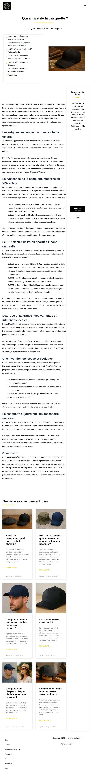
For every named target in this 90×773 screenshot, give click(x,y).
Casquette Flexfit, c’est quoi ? (49, 621)
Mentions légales (66, 744)
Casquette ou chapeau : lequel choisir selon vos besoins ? (16, 692)
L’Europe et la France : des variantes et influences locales (19, 57)
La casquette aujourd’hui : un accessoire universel (18, 70)
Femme (7, 745)
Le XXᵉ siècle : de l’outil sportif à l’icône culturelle (20, 50)
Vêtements (8, 754)
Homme (7, 740)
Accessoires (9, 759)
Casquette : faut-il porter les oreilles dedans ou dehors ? (16, 623)
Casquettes (58, 29)
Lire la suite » (11, 567)
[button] (78, 217)
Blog (6, 768)
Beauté (7, 763)
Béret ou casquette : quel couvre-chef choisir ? (15, 539)
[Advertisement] (34, 94)
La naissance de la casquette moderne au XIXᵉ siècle (19, 44)
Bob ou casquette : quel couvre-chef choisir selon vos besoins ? (50, 539)
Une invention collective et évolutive (18, 63)
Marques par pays (11, 749)
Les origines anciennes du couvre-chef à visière (18, 37)
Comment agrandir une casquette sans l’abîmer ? (50, 691)
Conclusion (12, 75)
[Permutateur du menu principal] (85, 6)
